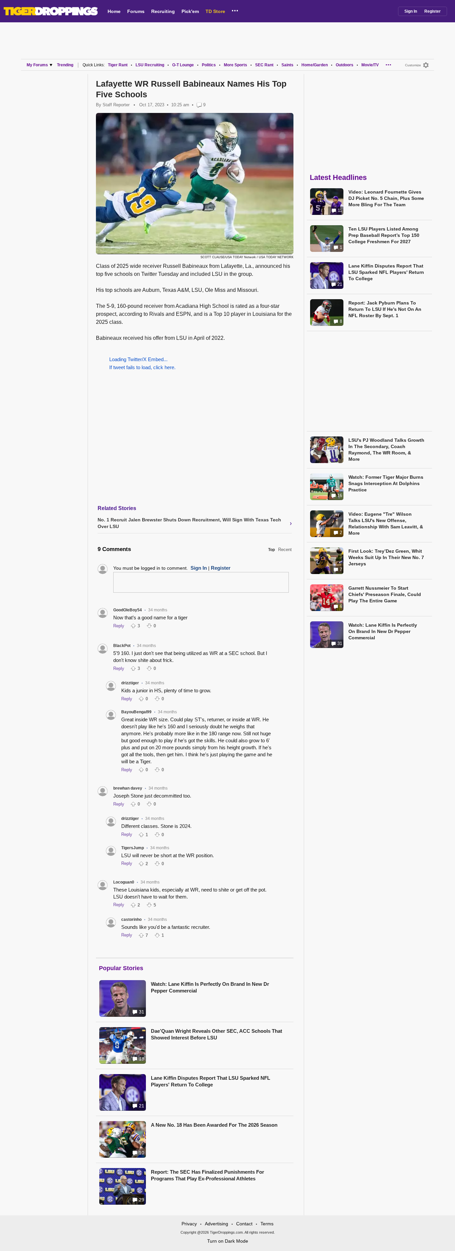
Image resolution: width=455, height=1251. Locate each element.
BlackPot (122, 645)
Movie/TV (370, 65)
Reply (118, 625)
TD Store (215, 11)
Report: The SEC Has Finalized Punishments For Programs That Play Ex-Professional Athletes (207, 1175)
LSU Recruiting (150, 65)
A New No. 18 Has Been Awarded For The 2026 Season (214, 1125)
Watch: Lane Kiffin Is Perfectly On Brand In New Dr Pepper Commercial (210, 987)
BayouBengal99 (136, 712)
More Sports (235, 65)
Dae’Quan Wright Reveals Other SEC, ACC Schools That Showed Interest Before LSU (216, 1034)
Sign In (410, 11)
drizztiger (130, 683)
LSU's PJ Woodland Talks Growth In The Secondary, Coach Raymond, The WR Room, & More (386, 449)
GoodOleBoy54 (127, 610)
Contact (244, 1223)
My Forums (37, 65)
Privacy (189, 1223)
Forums (136, 11)
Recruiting (163, 11)
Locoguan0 (123, 882)
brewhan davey (127, 788)
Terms (266, 1223)
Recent (285, 549)
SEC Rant (264, 65)
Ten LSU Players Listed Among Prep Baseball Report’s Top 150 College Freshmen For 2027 (383, 235)
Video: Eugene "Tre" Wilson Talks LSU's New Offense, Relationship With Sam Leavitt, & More (385, 523)
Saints (287, 65)
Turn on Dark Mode (227, 1241)
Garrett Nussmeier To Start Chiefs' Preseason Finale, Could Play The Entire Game (384, 594)
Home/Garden (314, 65)
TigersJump (132, 848)
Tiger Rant (118, 65)
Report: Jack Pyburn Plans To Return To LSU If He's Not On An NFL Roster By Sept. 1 (384, 309)
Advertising (216, 1223)
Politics (209, 65)
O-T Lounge (183, 65)
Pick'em (190, 11)
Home (114, 11)
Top (271, 549)
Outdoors (344, 65)
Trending (65, 65)
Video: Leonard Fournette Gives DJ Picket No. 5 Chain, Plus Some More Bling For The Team (386, 198)
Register (432, 11)
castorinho (131, 919)
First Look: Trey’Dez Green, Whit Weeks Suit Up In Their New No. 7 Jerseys (386, 557)
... (234, 9)
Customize (413, 65)
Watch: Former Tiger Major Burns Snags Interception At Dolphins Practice (385, 483)
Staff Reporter (116, 104)
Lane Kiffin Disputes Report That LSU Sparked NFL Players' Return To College (210, 1081)
